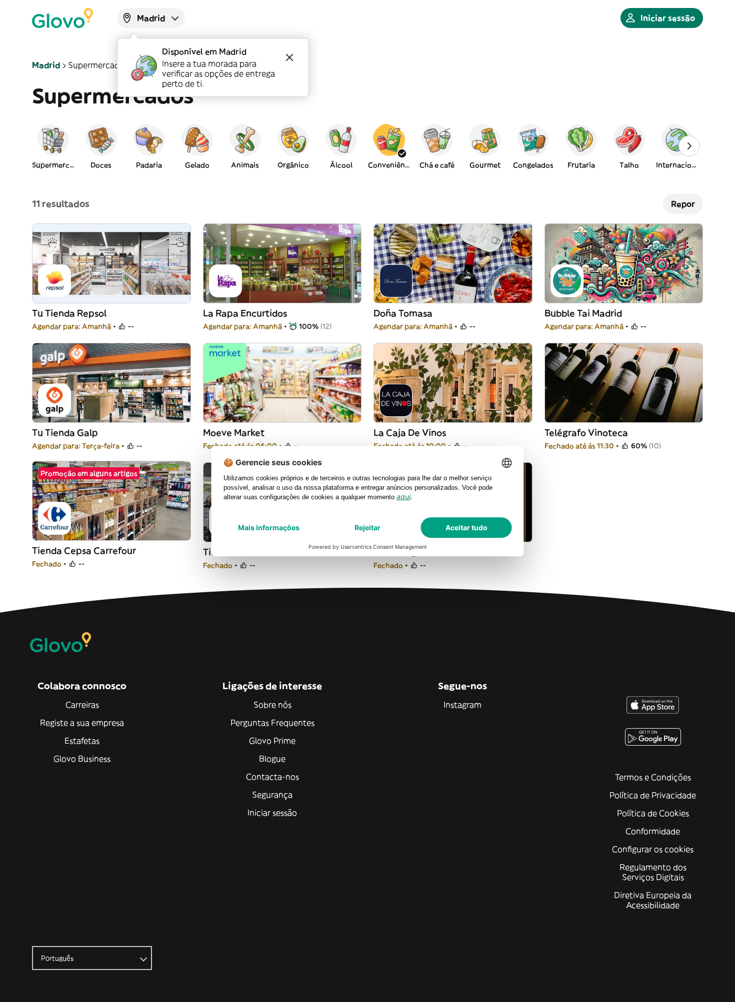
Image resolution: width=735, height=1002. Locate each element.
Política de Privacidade (653, 795)
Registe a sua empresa (82, 723)
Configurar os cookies (653, 849)
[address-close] (290, 57)
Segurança (272, 795)
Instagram (463, 705)
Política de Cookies (653, 813)
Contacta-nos (272, 777)
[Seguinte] (689, 146)
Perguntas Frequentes (272, 723)
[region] (367, 146)
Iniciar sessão (272, 813)
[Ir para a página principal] (62, 18)
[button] (53, 146)
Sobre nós (273, 705)
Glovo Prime (272, 741)
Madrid (46, 65)
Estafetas (82, 741)
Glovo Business (82, 759)
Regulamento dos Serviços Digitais (653, 872)
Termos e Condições (653, 777)
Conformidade (653, 831)
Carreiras (82, 705)
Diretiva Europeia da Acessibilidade (653, 900)
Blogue (272, 759)
